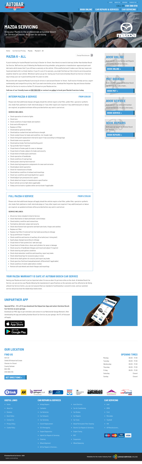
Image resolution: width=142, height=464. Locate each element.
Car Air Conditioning (79, 408)
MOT (74, 435)
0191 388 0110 (127, 6)
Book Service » (114, 113)
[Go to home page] (14, 6)
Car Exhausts (44, 416)
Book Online (86, 9)
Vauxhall (109, 420)
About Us (117, 2)
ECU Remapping (45, 427)
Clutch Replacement (46, 424)
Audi (108, 404)
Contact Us (133, 2)
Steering (42, 439)
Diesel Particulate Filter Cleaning (83, 424)
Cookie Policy (11, 427)
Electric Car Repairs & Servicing (83, 427)
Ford (108, 412)
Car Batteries (44, 412)
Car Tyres (76, 420)
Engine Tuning (77, 431)
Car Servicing (129, 9)
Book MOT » (112, 90)
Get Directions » (14, 377)
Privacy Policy (11, 424)
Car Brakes (76, 412)
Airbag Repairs (44, 404)
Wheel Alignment (45, 443)
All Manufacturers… (113, 427)
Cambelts (43, 408)
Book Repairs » (114, 134)
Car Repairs (77, 416)
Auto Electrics (77, 404)
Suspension (77, 439)
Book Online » (114, 69)
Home (110, 2)
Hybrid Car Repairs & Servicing (49, 435)
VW (108, 424)
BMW (108, 408)
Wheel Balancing (78, 443)
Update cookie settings (12, 458)
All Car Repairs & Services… (49, 447)
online (53, 90)
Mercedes (110, 416)
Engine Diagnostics (46, 431)
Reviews (124, 2)
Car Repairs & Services (107, 9)
